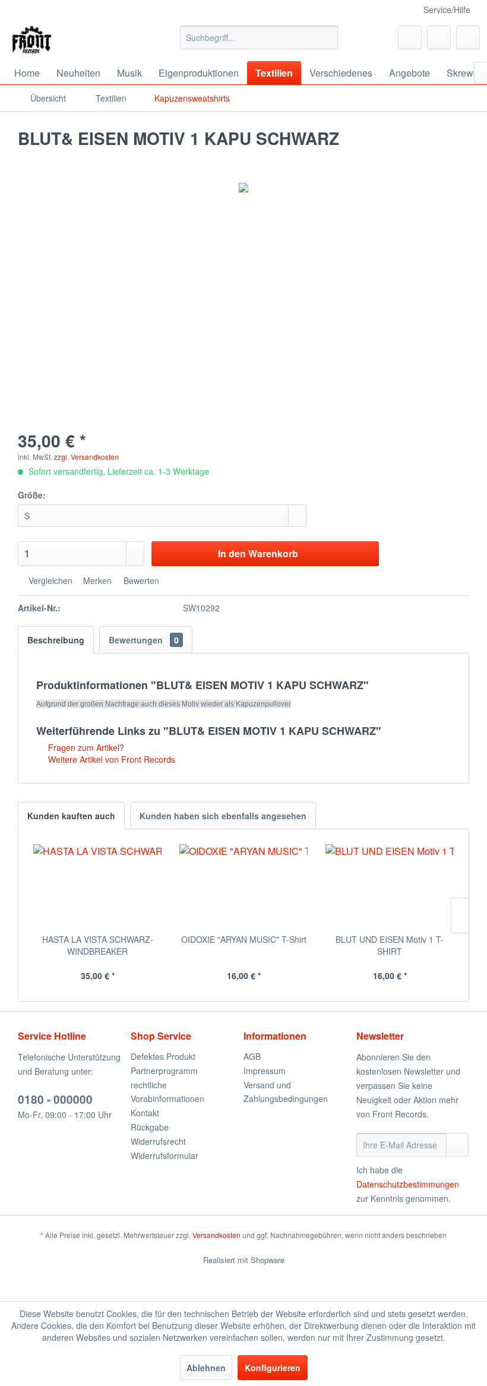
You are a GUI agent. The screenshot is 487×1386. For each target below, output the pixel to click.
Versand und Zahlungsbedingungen (286, 1092)
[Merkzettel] (410, 37)
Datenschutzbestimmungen (407, 1184)
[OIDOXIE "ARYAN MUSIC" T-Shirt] (243, 885)
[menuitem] (259, 37)
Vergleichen (49, 580)
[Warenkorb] (468, 37)
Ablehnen (206, 1368)
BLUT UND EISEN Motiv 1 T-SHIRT (390, 945)
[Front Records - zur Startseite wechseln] (32, 40)
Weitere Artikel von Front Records (110, 759)
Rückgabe (150, 1127)
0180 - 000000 (55, 1099)
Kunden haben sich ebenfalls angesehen (223, 816)
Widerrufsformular (164, 1155)
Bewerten (140, 580)
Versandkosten (216, 1235)
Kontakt (145, 1113)
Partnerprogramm (164, 1070)
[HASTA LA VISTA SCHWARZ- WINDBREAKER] (97, 885)
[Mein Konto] (439, 37)
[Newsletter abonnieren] (457, 1145)
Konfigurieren (273, 1368)
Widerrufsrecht (158, 1141)
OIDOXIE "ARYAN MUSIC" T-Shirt (243, 939)
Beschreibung (55, 640)
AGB (252, 1056)
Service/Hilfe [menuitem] (447, 9)
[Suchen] (327, 37)
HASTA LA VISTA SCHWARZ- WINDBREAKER (97, 945)
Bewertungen (144, 640)
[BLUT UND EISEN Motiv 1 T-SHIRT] (389, 885)
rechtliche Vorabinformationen (167, 1092)
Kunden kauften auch (71, 816)
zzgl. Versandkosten (86, 457)
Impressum (265, 1070)
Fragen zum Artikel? (85, 747)
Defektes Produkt (163, 1056)
